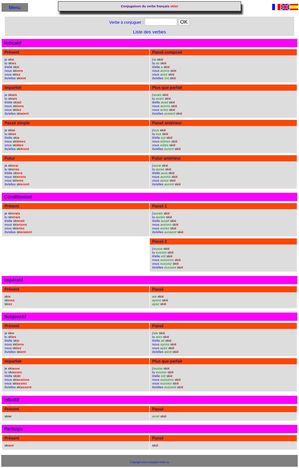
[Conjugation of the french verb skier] (285, 9)
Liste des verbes (149, 31)
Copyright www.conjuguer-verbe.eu (149, 462)
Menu (15, 7)
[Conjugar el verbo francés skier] (294, 9)
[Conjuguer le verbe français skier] (276, 9)
